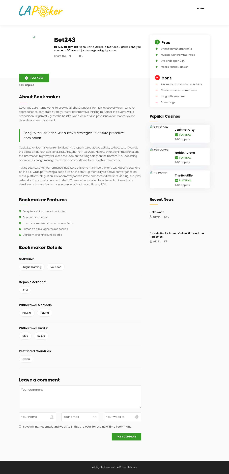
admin (156, 216)
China (26, 359)
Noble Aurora (185, 153)
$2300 (41, 336)
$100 (25, 336)
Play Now (36, 77)
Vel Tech (55, 267)
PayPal (45, 313)
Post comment (126, 436)
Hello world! (157, 212)
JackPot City (185, 130)
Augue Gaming (31, 267)
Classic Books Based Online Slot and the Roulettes (177, 235)
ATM (25, 290)
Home (200, 8)
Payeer (26, 313)
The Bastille (184, 175)
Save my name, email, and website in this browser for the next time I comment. (77, 426)
